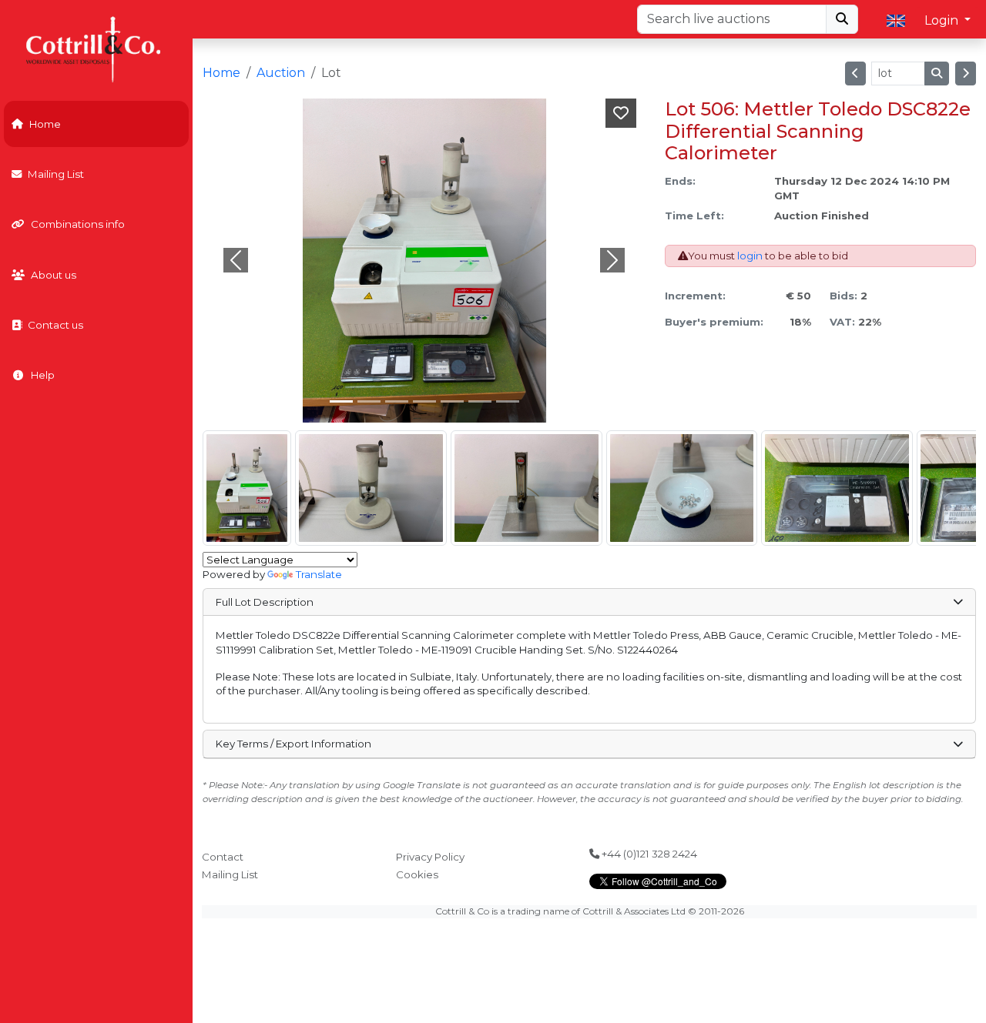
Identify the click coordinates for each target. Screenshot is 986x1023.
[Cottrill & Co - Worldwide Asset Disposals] (96, 48)
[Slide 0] (341, 401)
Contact (222, 857)
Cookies (417, 874)
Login (942, 20)
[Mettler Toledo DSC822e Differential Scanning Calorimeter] (247, 488)
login (750, 255)
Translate (319, 574)
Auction (281, 72)
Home (45, 124)
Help (43, 375)
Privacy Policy (430, 857)
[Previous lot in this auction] (855, 73)
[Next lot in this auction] (965, 73)
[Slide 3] (424, 401)
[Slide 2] (396, 401)
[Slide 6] (507, 401)
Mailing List (56, 174)
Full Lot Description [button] (265, 602)
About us (53, 275)
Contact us (55, 325)
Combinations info (78, 224)
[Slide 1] (369, 401)
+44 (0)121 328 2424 (648, 853)
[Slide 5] (479, 401)
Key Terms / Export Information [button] (293, 743)
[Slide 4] (452, 401)
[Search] (842, 19)
